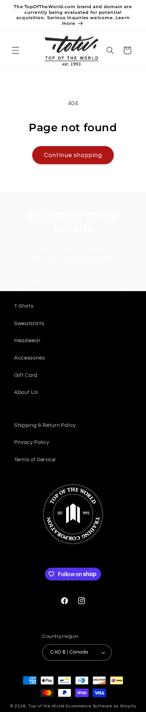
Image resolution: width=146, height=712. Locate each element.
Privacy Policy (31, 442)
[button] (15, 50)
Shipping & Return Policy (45, 425)
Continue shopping (73, 155)
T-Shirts (23, 306)
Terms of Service (35, 459)
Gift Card (26, 375)
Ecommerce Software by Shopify (101, 706)
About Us (26, 392)
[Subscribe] (122, 280)
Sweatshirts (29, 323)
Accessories (29, 358)
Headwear (27, 340)
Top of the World (46, 706)
